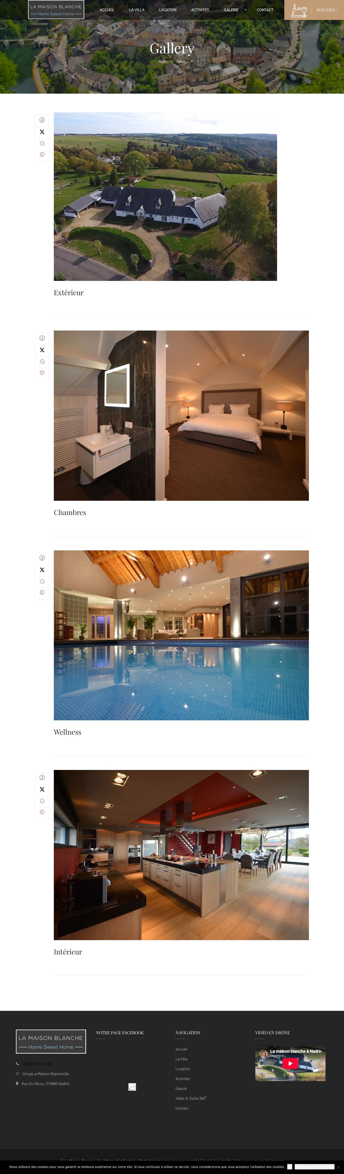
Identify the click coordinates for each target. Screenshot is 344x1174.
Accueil (181, 1049)
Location (183, 1068)
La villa (181, 1058)
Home (162, 61)
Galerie (181, 1088)
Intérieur (68, 951)
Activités (183, 1078)
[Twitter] (42, 133)
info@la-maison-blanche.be (45, 1073)
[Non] (338, 1167)
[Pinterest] (42, 156)
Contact (182, 1108)
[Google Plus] (42, 144)
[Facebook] (42, 121)
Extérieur (69, 292)
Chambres (70, 512)
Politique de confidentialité (314, 1167)
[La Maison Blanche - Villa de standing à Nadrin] (56, 11)
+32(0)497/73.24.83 (37, 1063)
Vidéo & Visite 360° (191, 1098)
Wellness (67, 731)
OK (290, 1167)
